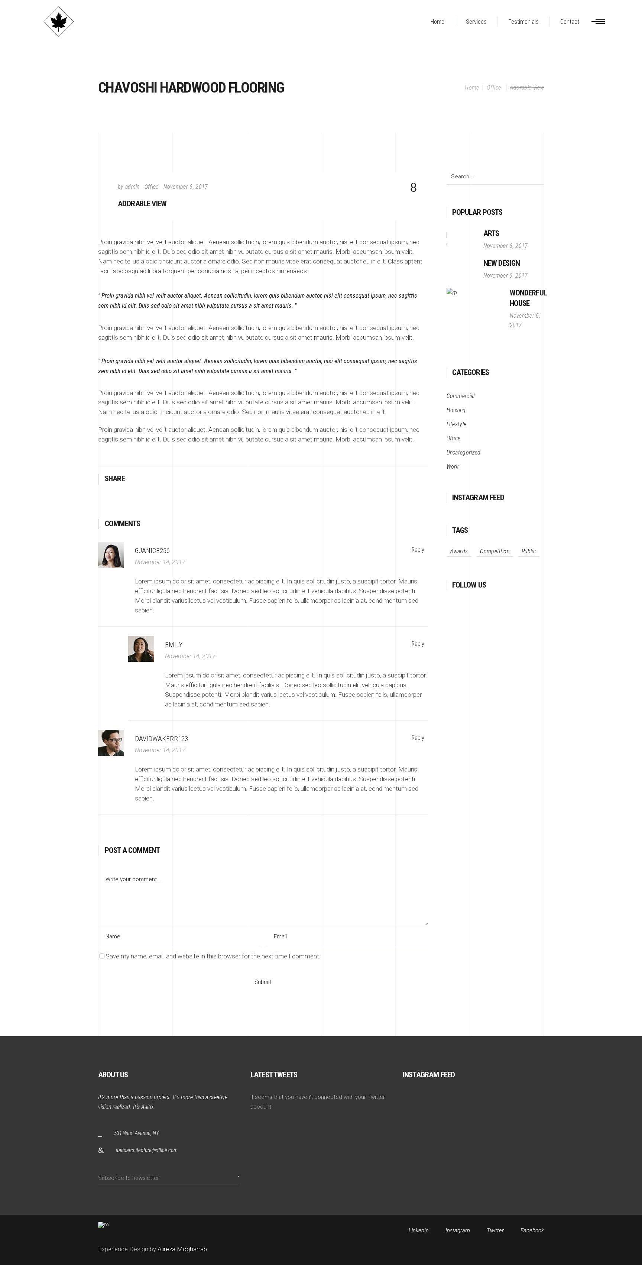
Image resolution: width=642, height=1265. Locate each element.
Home (472, 87)
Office (494, 87)
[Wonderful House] (474, 316)
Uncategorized (464, 452)
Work (453, 466)
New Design (501, 263)
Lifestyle (457, 424)
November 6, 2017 (185, 186)
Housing (456, 410)
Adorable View (142, 203)
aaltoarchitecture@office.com (147, 1150)
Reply (418, 549)
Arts (491, 233)
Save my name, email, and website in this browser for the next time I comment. (213, 956)
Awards (459, 551)
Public (529, 551)
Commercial (461, 395)
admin (132, 186)
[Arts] (461, 240)
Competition (494, 551)
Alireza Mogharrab (181, 1249)
